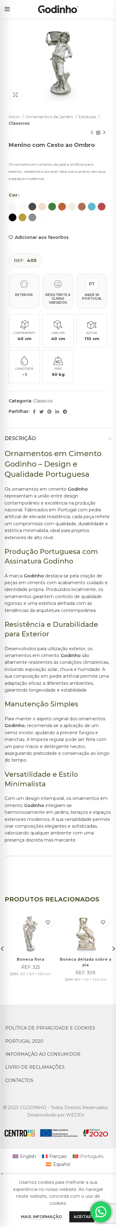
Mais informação (41, 1216)
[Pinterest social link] (49, 412)
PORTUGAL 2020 (24, 1041)
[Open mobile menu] (7, 9)
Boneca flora (30, 959)
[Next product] (104, 133)
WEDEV (75, 1115)
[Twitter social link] (41, 412)
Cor (13, 195)
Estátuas (88, 116)
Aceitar (82, 1216)
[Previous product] (92, 133)
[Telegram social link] (65, 412)
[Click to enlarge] (15, 95)
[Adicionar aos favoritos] (48, 922)
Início (15, 116)
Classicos (19, 123)
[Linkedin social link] (57, 412)
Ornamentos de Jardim (49, 116)
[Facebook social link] (34, 412)
